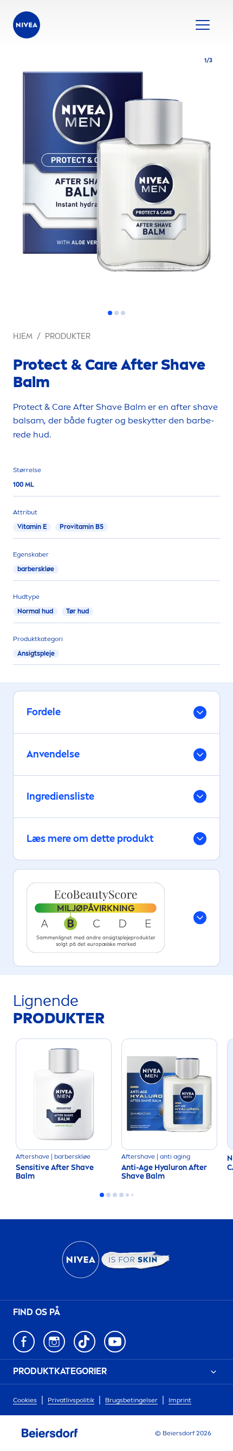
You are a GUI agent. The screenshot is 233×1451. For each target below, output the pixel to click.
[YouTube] (115, 1341)
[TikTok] (84, 1341)
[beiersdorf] (50, 1433)
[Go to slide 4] (121, 1195)
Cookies (25, 1400)
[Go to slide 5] (127, 1195)
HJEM (23, 336)
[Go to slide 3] (123, 313)
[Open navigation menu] (202, 25)
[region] (116, 175)
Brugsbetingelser (131, 1400)
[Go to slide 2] (116, 313)
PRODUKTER (67, 336)
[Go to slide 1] (110, 313)
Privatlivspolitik (71, 1400)
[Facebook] (24, 1341)
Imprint (180, 1400)
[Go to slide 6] (132, 1195)
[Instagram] (54, 1341)
